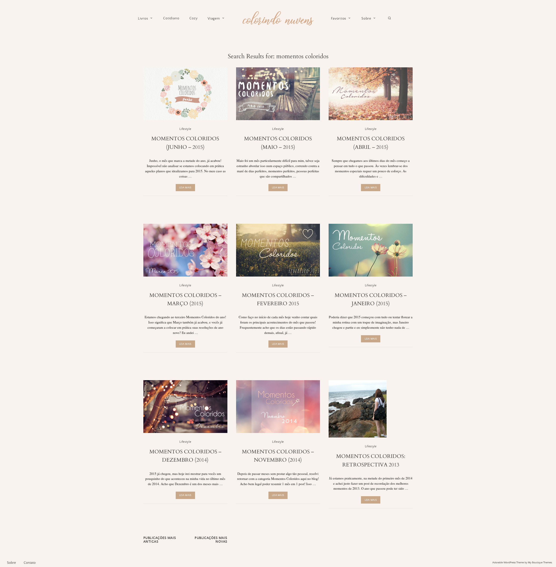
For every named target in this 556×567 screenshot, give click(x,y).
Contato (30, 563)
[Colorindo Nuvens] (278, 17)
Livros (143, 18)
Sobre (366, 18)
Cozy (193, 18)
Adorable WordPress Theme (508, 562)
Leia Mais (185, 187)
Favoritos (338, 18)
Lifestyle (185, 129)
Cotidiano (171, 18)
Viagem (214, 18)
